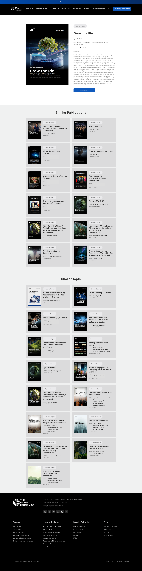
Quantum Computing (49, 538)
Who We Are (17, 526)
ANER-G (106, 532)
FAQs (75, 538)
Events (86, 9)
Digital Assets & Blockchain (51, 532)
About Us (29, 9)
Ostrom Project (108, 529)
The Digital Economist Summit (22, 535)
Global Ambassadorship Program (23, 541)
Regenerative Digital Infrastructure (54, 541)
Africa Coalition (108, 535)
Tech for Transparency (111, 526)
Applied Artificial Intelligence (52, 526)
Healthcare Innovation (50, 535)
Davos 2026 (17, 529)
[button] (43, 9)
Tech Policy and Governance (52, 547)
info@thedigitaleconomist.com (53, 506)
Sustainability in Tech (50, 544)
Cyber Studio (47, 529)
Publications (77, 9)
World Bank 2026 (18, 532)
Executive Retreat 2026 (100, 9)
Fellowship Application (122, 9)
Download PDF (84, 90)
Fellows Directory (78, 529)
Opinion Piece (80, 26)
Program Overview (79, 526)
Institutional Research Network (22, 538)
